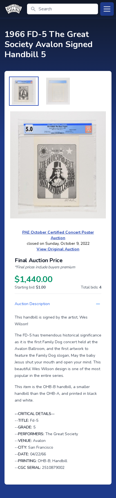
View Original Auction (58, 249)
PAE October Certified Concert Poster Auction (58, 235)
